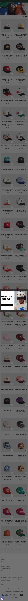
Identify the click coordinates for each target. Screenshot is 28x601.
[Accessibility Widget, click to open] (2, 598)
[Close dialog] (26, 291)
